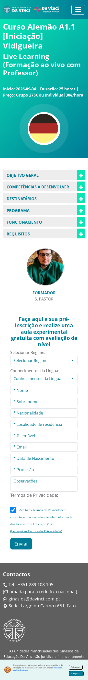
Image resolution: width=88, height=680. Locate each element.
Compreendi (76, 673)
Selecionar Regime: (27, 352)
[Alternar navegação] (78, 10)
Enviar (21, 543)
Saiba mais (75, 667)
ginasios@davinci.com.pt (34, 599)
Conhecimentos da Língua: (34, 370)
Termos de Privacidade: (34, 495)
